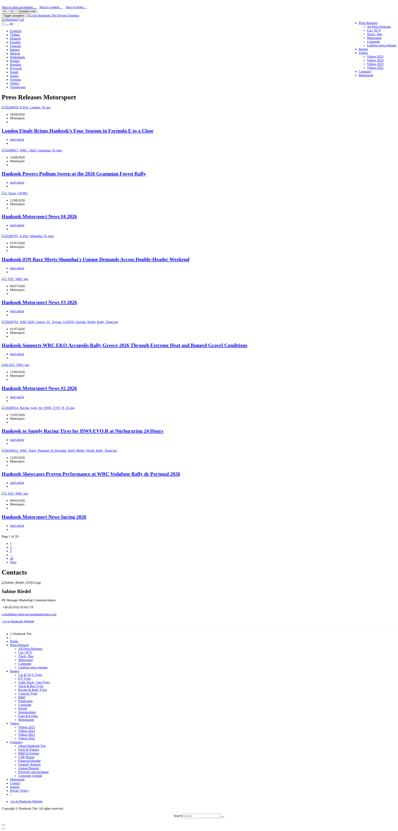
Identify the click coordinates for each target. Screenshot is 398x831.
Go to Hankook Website (18, 621)
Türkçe (14, 83)
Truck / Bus (374, 34)
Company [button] (16, 742)
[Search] (222, 817)
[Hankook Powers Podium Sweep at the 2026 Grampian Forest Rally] (32, 150)
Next (13, 562)
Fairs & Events (28, 716)
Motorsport (374, 38)
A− (13, 11)
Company (365, 71)
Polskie (14, 61)
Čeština (15, 35)
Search (178, 816)
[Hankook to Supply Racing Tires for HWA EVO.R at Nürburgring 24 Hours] (38, 408)
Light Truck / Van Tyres (34, 682)
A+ (5, 11)
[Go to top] (3, 828)
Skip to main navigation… (19, 7)
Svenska (15, 79)
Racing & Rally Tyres (32, 690)
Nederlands (17, 57)
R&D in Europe (28, 753)
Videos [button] (363, 53)
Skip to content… (51, 7)
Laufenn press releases (381, 45)
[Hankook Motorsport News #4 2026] (15, 193)
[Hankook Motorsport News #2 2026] (15, 365)
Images (363, 49)
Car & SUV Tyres (30, 675)
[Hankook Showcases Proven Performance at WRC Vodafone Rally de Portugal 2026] (59, 450)
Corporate (373, 41)
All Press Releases (379, 26)
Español (15, 42)
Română (15, 64)
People (22, 708)
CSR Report (26, 757)
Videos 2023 (375, 64)
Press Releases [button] (368, 23)
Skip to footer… (76, 7)
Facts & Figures (28, 749)
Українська (17, 87)
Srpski (14, 72)
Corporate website (30, 775)
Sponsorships (27, 712)
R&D (21, 697)
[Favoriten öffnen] (7, 24)
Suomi (14, 76)
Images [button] (14, 671)
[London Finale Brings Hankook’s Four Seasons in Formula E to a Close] (26, 107)
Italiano (15, 49)
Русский (16, 68)
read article (17, 139)
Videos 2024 (375, 60)
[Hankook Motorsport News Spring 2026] (15, 493)
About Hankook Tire (32, 746)
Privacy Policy (19, 790)
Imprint (14, 787)
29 (11, 558)
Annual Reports (28, 768)
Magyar (15, 53)
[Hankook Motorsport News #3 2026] (15, 279)
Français (15, 46)
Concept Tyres (27, 693)
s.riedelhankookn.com (29, 614)
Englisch (15, 31)
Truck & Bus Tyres (30, 686)
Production (25, 701)
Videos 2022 (375, 68)
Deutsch (15, 38)
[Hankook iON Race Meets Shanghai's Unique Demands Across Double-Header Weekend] (28, 236)
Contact (15, 783)
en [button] (11, 23)
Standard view (27, 11)
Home (14, 641)
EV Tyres (24, 678)
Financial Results (29, 761)
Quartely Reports (29, 764)
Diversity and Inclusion (33, 772)
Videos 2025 (375, 56)
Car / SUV (374, 30)
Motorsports (26, 719)
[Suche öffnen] (3, 24)
